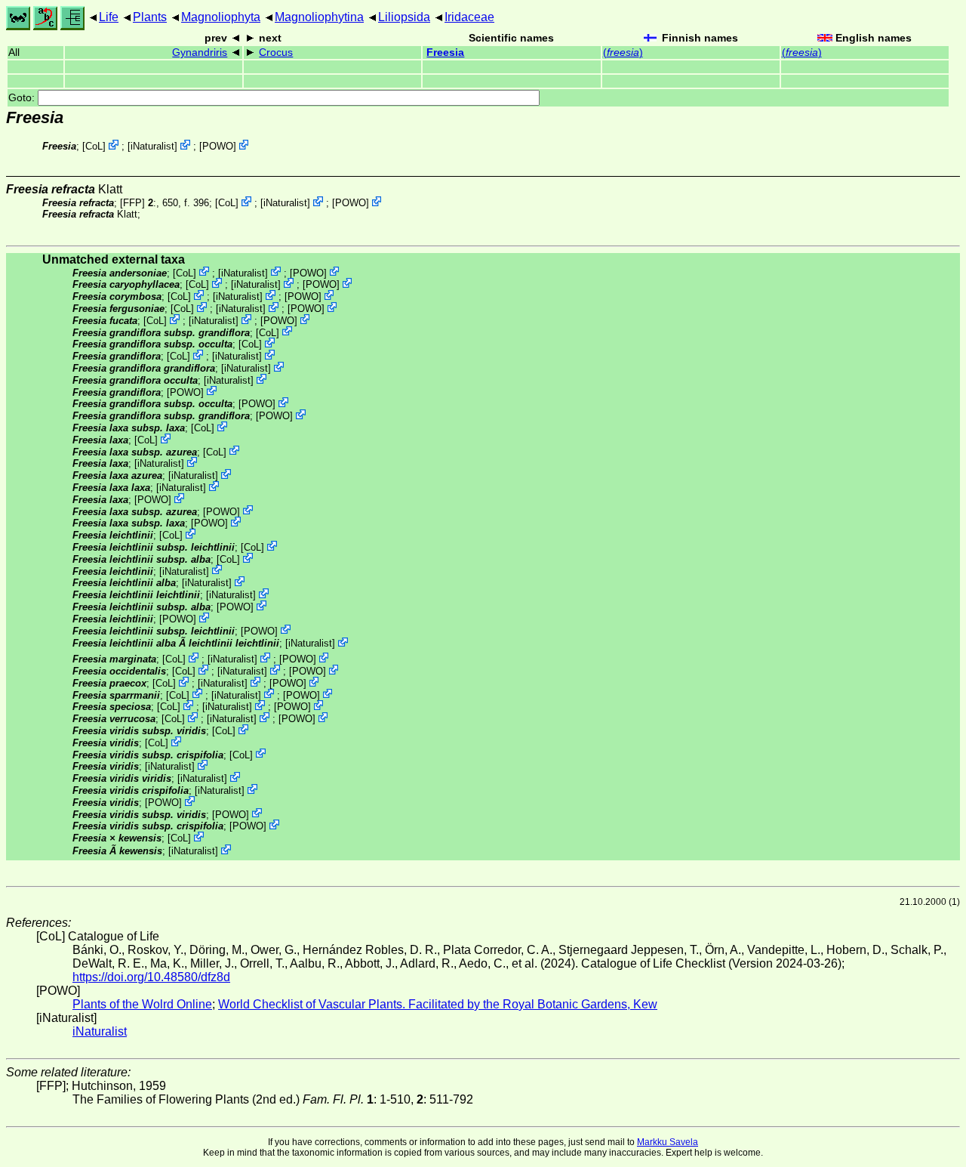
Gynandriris (199, 52)
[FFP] (132, 202)
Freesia (445, 52)
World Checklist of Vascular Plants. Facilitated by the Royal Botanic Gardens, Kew (437, 1004)
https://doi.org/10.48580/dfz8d (151, 977)
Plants (150, 17)
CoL (94, 146)
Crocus (276, 52)
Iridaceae (469, 17)
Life (108, 17)
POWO (217, 146)
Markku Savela (667, 1142)
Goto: (23, 97)
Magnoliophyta (220, 17)
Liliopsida (404, 17)
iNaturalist (152, 146)
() (623, 52)
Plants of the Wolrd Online (142, 1004)
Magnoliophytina (319, 17)
